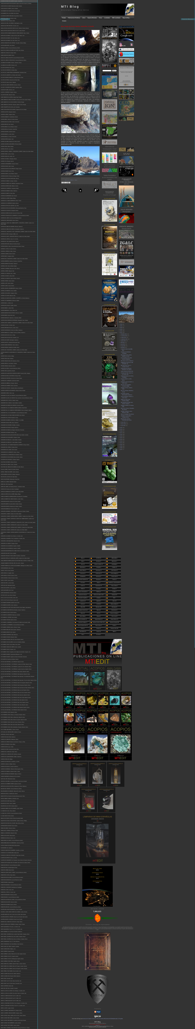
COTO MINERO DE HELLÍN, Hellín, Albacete (8, 612)
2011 (121, 442)
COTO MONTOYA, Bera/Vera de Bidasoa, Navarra (9, 659)
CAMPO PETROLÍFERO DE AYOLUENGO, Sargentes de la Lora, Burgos (14, 109)
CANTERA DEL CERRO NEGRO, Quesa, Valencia (9, 220)
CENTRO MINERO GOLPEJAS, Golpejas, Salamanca (10, 474)
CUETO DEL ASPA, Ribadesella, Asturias (8, 778)
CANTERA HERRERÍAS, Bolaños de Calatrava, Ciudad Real (11, 261)
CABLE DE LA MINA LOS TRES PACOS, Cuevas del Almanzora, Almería (13, 60)
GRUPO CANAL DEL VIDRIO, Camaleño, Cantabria (10, 946)
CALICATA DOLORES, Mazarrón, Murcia (8, 94)
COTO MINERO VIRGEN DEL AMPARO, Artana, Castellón (11, 646)
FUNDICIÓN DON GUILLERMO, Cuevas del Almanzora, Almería (12, 877)
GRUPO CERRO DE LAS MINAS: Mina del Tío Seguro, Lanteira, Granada (14, 966)
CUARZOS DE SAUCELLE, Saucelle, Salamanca (9, 766)
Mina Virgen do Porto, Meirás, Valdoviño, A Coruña (77, 26)
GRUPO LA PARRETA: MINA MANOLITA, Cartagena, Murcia (11, 1010)
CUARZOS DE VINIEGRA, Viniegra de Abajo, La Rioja (10, 771)
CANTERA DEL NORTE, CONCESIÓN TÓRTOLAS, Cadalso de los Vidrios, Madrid (15, 236)
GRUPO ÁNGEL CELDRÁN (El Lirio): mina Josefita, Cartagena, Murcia (13, 936)
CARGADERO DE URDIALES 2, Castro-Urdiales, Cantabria (11, 442)
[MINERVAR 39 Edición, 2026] (109, 549)
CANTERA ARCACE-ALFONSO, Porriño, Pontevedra (10, 121)
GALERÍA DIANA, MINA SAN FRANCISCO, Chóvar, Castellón (11, 909)
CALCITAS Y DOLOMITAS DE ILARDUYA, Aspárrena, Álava (11, 87)
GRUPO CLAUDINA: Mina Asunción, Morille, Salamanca (10, 973)
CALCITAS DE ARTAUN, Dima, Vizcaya (7, 67)
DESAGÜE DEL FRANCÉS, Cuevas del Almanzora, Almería (11, 788)
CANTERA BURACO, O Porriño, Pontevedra (8, 136)
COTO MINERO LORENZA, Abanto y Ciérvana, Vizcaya (10, 627)
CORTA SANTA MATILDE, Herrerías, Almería (8, 592)
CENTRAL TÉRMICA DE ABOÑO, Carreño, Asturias (10, 471)
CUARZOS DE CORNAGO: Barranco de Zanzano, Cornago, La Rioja (13, 741)
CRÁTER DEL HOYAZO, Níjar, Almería (7, 734)
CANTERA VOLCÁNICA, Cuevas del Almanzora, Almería (10, 368)
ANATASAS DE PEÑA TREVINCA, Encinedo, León (10, 25)
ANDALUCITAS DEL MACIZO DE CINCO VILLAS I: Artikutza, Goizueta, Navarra (15, 28)
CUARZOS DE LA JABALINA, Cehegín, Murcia (9, 751)
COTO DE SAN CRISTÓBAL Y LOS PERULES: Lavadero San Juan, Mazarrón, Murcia (16, 666)
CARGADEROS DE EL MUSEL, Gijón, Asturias (9, 449)
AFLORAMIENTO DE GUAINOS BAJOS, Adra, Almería (10, 10)
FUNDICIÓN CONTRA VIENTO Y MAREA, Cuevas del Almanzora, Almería (14, 872)
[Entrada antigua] (97, 191)
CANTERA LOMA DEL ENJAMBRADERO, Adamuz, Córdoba (11, 288)
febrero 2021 (123, 423)
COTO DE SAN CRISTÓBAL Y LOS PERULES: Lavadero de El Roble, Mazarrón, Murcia (16, 664)
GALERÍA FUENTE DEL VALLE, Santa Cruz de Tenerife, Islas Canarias (13, 914)
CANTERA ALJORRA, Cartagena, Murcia (8, 114)
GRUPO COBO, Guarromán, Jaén (7, 978)
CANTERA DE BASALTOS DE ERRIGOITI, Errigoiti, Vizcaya (11, 168)
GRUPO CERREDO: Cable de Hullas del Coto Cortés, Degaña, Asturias (13, 953)
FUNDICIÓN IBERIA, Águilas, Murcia (7, 882)
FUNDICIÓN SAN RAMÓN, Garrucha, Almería (9, 904)
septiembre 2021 (124, 339)
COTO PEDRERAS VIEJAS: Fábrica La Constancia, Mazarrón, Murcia (13, 714)
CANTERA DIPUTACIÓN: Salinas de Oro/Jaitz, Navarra (10, 243)
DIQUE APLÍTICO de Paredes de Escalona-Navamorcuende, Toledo (13, 796)
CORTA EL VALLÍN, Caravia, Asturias (7, 570)
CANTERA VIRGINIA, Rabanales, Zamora (8, 365)
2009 (121, 446)
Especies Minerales (92, 17)
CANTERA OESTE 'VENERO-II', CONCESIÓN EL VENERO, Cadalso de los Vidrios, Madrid (17, 322)
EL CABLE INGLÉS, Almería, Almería (7, 815)
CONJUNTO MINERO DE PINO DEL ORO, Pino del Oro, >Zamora (12, 563)
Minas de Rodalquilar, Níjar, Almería (127, 414)
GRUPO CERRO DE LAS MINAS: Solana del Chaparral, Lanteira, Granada (14, 968)
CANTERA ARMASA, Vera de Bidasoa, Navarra (9, 126)
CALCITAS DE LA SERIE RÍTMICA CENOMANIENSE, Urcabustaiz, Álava (13, 72)
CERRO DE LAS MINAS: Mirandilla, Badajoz (8, 481)
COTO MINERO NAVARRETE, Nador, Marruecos (9, 634)
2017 (121, 432)
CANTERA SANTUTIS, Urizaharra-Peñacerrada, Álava (10, 342)
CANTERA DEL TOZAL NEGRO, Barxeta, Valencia (10, 241)
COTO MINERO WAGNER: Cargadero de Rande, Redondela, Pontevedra (14, 656)
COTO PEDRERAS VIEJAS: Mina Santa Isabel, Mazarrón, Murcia (12, 724)
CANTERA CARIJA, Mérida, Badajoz (7, 146)
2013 (121, 439)
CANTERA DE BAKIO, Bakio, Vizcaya (7, 166)
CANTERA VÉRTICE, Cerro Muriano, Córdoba (9, 363)
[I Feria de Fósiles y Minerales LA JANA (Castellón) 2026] (109, 350)
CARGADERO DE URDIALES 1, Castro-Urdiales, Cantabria (11, 439)
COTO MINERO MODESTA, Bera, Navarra (8, 632)
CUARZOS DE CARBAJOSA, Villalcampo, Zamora (9, 739)
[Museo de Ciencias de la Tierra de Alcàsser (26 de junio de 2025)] (126, 285)
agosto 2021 (123, 340)
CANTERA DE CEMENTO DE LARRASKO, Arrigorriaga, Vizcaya (12, 183)
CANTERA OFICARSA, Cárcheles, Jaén (8, 325)
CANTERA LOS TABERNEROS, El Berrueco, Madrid (10, 300)
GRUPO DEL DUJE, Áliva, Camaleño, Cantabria (9, 988)
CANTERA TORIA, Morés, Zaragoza (7, 358)
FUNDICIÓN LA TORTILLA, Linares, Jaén (8, 892)
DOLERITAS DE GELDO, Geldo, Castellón (8, 803)
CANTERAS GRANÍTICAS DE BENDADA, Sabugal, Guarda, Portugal (13, 390)
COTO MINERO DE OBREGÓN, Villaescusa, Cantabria (10, 614)
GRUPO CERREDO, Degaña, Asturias (7, 951)
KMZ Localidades (116, 17)
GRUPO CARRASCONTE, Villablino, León (8, 948)
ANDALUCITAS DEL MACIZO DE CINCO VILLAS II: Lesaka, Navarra (13, 30)
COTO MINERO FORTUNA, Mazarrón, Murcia (9, 619)
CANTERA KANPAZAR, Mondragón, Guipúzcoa (9, 263)
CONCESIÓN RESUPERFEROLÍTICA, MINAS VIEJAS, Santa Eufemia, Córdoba (15, 550)
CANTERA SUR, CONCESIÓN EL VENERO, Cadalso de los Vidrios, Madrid (14, 349)
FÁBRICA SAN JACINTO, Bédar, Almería (8, 835)
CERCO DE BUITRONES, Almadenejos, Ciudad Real (10, 479)
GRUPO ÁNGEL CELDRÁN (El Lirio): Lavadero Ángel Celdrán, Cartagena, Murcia (15, 934)
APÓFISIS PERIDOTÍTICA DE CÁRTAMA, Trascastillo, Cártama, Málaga (13, 42)
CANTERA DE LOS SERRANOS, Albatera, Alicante (10, 203)
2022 (121, 330)
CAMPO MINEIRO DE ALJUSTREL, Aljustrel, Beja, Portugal (11, 97)
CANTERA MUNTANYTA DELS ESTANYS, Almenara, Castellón (12, 312)
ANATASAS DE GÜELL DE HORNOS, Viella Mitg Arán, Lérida (11, 23)
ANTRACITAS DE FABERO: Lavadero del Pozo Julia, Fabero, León (12, 35)
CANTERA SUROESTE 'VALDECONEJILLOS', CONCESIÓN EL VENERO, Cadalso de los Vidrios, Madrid (18, 353)
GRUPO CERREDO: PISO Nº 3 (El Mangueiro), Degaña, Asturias (12, 958)
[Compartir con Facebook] (67, 182)
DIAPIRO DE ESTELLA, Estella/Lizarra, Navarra (9, 793)
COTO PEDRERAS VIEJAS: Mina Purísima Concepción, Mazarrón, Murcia (14, 719)
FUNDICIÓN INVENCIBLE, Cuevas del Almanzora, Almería (11, 884)
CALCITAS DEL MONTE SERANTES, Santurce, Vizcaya (10, 84)
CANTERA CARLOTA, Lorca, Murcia (7, 148)
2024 (121, 327)
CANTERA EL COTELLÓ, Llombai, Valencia (8, 248)
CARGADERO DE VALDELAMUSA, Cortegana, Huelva (10, 437)
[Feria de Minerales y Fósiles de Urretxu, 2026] (109, 508)
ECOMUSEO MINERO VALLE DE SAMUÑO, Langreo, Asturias (12, 808)
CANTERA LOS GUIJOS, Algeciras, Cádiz (8, 295)
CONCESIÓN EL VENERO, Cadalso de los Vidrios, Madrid (11, 513)
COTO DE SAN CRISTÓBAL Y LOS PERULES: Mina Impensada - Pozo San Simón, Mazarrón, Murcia (19, 680)
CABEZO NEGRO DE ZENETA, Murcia (7, 55)
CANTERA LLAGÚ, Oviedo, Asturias (7, 283)
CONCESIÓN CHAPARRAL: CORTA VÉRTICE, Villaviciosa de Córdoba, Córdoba (15, 511)
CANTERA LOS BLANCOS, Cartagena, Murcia (9, 293)
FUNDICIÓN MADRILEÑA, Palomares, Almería (9, 894)
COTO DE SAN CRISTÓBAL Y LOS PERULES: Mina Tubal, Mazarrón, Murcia (14, 704)
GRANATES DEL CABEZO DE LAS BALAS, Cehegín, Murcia (11, 921)
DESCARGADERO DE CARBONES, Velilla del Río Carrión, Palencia (13, 791)
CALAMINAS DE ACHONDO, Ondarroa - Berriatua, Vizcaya (11, 62)
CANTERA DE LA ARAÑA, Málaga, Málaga (8, 198)
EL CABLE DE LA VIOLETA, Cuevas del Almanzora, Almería (11, 813)
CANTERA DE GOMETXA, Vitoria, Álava (8, 193)
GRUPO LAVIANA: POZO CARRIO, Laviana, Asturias (10, 1025)
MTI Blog (70, 6)
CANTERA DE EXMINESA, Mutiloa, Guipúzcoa (9, 190)
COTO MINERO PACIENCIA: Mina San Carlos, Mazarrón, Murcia (12, 639)
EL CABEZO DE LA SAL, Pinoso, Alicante (8, 810)
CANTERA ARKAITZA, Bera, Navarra (7, 124)
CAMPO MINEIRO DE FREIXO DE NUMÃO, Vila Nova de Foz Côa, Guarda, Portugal (16, 99)
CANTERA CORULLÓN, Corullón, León (7, 156)
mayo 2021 (123, 345)
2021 (121, 332)
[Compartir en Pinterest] (69, 182)
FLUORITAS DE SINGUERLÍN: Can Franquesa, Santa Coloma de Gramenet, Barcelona (16, 860)
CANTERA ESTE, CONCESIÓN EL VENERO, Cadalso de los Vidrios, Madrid (14, 258)
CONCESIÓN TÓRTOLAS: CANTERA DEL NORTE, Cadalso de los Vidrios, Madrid (15, 558)
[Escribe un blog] (64, 182)
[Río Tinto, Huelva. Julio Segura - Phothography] (126, 222)
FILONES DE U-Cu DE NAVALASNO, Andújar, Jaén (10, 852)
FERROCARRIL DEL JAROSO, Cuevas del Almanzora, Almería (12, 840)
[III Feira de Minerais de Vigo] (109, 404)
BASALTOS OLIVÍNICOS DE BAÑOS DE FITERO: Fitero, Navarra (12, 50)
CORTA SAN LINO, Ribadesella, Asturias (8, 585)
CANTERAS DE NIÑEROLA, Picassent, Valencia (9, 383)
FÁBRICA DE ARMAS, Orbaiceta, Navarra (8, 828)
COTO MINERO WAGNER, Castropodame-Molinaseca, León (11, 654)
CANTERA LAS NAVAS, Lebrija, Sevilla (7, 275)
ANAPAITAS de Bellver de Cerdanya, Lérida (8, 18)
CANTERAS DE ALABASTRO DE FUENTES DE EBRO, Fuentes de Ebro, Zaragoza (15, 373)
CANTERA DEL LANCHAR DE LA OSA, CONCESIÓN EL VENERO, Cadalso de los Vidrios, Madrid (18, 231)
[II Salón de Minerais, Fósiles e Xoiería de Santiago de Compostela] (109, 327)
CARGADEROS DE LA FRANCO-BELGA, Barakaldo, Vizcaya (11, 454)
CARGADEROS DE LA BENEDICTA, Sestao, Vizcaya (10, 452)
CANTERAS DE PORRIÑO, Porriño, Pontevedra (9, 385)
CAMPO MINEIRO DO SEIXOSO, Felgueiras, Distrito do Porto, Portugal (13, 104)
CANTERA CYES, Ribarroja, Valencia (7, 161)
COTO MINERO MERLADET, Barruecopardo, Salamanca (11, 629)
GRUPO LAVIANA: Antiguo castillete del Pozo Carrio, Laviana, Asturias (13, 1015)
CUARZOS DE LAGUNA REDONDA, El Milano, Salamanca (11, 756)
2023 (121, 329)
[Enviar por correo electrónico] (62, 182)
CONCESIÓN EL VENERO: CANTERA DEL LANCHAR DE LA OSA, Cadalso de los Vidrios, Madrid (18, 522)
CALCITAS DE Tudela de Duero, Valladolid (8, 82)
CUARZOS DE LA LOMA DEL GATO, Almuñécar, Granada (11, 754)
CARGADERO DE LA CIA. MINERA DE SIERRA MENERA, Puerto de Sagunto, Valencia (16, 410)
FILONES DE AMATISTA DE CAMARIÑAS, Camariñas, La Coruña (12, 850)
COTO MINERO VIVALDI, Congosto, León (8, 649)
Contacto (64, 20)
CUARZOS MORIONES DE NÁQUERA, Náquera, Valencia (11, 773)
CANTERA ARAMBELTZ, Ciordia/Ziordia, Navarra (9, 116)
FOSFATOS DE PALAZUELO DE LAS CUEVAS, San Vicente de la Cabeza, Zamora (15, 862)
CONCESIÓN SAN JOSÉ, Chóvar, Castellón (8, 553)
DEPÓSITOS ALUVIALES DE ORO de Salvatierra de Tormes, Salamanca (14, 786)
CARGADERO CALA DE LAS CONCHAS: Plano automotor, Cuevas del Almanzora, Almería (17, 397)
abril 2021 (123, 347)
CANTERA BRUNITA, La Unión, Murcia (7, 134)
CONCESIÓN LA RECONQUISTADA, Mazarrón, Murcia (10, 540)
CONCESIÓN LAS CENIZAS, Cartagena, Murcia (9, 543)
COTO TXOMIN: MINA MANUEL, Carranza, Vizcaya (10, 729)
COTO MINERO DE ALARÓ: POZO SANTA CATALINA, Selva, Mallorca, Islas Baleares (16, 607)
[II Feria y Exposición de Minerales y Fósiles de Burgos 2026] (109, 430)
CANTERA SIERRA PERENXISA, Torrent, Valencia (9, 344)
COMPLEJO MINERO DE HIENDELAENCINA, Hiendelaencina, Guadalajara (14, 496)
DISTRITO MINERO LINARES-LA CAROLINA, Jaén (10, 798)
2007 (121, 449)
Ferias (100, 17)
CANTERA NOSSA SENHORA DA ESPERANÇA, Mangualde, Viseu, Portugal (14, 320)
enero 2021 (123, 425)
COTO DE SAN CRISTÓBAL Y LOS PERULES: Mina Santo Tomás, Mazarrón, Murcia (16, 697)
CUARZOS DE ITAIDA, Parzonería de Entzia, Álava (10, 749)
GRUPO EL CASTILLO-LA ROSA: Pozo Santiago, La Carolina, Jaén (13, 990)
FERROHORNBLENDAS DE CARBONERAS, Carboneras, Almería (12, 842)
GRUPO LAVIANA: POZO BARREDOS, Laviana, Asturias (11, 1022)
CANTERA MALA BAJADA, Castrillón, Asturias (9, 305)
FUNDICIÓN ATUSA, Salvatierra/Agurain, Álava (9, 867)
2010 (121, 444)
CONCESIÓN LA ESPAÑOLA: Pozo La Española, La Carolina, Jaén (13, 538)
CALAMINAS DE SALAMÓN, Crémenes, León (9, 65)
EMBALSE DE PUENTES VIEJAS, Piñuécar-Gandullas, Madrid (12, 818)
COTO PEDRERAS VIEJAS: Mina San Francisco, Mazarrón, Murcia (12, 722)
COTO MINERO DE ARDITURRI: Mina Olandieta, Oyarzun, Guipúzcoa (13, 609)
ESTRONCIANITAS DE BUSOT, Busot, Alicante (9, 825)
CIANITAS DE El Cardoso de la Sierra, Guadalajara (10, 489)
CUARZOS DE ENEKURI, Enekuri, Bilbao (8, 744)
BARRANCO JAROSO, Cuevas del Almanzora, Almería (10, 47)
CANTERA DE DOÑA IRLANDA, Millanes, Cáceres (9, 185)
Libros (83, 17)
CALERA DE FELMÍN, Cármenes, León (7, 89)
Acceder (80, 48)
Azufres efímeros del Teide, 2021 (127, 371)
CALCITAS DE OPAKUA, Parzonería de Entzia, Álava (10, 79)
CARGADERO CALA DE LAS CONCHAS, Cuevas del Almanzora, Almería (13, 395)
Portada (64, 17)
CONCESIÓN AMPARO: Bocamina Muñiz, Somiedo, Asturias (11, 503)
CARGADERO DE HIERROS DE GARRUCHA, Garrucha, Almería (12, 405)
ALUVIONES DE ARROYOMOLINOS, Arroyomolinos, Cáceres (11, 15)
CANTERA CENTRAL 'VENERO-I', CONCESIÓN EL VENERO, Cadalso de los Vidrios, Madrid (17, 151)
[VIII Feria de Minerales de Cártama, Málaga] (109, 378)
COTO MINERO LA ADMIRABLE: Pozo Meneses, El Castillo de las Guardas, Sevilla (15, 622)
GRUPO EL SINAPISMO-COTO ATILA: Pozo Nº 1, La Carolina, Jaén (13, 1005)
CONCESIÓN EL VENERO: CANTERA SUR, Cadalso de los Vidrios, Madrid (14, 529)
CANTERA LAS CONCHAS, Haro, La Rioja (8, 273)
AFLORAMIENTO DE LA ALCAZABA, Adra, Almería (10, 13)
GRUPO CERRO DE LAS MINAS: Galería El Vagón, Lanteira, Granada (13, 963)
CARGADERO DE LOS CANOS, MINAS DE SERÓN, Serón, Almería (13, 415)
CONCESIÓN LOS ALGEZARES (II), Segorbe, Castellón (10, 548)
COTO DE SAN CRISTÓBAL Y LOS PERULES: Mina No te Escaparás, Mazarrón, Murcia (16, 682)
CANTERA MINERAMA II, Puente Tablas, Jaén (9, 310)
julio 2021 (123, 342)
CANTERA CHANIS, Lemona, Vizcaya (7, 153)
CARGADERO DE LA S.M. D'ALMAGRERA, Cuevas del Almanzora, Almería (14, 412)
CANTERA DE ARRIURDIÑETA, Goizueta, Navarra (9, 163)
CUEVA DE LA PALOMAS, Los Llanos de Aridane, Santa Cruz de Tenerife (14, 781)
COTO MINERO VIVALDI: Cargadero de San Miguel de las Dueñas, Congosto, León (15, 651)
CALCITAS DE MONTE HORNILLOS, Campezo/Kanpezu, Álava (12, 77)
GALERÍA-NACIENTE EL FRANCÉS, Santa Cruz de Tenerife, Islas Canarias (14, 916)
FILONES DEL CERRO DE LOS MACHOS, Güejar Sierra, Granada (12, 855)
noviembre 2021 (124, 335)
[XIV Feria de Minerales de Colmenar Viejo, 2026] (109, 301)
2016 (121, 434)
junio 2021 (123, 344)
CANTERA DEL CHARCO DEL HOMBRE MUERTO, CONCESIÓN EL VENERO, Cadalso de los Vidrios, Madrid (17, 223)
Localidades (107, 17)
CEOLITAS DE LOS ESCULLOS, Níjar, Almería (9, 476)
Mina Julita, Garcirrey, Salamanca (127, 360)
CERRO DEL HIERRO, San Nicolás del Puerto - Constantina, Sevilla (13, 486)
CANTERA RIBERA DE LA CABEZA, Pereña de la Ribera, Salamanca (13, 332)
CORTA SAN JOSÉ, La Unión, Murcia (7, 582)
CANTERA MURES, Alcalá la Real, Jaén (8, 315)
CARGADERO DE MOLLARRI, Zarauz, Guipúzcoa (9, 422)
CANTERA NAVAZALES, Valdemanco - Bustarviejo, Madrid (11, 317)
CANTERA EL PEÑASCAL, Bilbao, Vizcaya (8, 251)
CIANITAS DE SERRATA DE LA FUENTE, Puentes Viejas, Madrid (12, 491)
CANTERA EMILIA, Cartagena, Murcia (7, 256)
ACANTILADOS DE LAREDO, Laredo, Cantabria (9, 8)
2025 (121, 325)
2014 (121, 437)
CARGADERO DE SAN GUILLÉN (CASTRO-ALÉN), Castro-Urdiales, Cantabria (14, 434)
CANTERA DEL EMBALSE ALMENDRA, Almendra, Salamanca (12, 226)
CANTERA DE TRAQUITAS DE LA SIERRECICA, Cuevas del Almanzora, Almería (15, 215)
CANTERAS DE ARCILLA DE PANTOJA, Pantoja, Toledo (11, 375)
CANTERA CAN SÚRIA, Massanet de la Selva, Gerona (10, 141)
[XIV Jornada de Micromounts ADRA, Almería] (109, 274)
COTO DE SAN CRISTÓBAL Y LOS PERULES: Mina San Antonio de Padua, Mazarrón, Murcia (17, 687)
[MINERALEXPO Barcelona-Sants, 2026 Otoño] (109, 523)
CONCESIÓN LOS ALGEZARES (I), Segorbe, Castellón (10, 545)
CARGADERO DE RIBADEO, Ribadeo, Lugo (8, 432)
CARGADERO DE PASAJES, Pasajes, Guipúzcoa (9, 427)
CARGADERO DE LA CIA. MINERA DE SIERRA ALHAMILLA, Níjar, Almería (14, 407)
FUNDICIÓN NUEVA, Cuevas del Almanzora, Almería (10, 897)
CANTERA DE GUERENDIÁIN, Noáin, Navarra (9, 195)
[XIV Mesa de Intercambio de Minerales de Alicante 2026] (109, 482)
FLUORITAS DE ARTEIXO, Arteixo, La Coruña (9, 857)
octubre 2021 (123, 337)
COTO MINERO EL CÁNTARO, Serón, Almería (9, 617)
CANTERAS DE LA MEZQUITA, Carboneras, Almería (10, 380)
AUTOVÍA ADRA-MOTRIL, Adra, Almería (8, 45)
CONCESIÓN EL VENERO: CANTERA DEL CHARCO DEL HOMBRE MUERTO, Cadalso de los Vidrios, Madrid (17, 519)
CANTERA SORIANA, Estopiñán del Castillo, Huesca (10, 347)
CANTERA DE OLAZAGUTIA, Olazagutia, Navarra (9, 210)
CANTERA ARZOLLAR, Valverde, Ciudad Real (9, 129)
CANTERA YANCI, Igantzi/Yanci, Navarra (8, 370)
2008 (121, 447)
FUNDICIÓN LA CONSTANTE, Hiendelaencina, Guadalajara (11, 887)
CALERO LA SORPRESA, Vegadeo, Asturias (9, 92)
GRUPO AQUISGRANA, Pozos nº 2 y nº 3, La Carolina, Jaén (11, 929)
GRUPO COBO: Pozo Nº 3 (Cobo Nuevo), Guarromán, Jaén (11, 983)
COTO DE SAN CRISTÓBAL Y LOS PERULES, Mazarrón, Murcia (12, 661)
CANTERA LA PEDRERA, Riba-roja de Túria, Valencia (10, 268)
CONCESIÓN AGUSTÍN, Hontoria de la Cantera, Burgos (10, 501)
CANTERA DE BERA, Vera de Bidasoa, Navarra (9, 173)
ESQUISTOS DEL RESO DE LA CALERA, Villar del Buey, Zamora (12, 823)
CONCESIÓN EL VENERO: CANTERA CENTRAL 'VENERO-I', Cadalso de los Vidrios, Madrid (17, 516)
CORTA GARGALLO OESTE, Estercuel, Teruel (9, 575)
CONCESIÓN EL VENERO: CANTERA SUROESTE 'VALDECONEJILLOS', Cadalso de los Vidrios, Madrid (18, 533)
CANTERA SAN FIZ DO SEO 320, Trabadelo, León (10, 337)
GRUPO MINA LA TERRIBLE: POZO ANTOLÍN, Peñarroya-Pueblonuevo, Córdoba (15, 1027)
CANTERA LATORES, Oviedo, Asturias (7, 280)
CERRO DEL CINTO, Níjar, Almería (7, 484)
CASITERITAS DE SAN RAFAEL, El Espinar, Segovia (10, 459)
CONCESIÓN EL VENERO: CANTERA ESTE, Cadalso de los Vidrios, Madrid (14, 524)
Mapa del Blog (126, 17)
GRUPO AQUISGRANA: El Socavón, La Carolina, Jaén (10, 926)
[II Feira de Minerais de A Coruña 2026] (109, 456)
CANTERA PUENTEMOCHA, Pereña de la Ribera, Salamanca (11, 330)
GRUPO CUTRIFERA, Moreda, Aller (7, 985)
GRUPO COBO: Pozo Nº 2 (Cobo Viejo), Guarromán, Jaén (11, 980)
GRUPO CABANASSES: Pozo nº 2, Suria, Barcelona (10, 941)
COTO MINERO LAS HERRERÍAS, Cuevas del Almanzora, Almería (12, 624)
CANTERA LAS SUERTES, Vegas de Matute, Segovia (10, 278)
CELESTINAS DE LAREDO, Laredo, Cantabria (9, 464)
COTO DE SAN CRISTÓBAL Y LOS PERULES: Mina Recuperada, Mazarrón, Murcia (15, 685)
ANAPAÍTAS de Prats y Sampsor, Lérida (8, 20)
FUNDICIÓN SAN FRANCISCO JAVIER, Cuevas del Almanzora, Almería (13, 899)
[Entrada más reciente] (64, 191)
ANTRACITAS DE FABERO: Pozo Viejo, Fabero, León (10, 40)
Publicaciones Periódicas (74, 17)
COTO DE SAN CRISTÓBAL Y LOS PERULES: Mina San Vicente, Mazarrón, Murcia (15, 692)
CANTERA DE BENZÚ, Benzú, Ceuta (7, 171)
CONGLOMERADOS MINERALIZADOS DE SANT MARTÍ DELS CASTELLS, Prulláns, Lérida (17, 560)
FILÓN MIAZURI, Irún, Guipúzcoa (6, 847)
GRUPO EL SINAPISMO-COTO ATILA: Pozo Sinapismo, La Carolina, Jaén (14, 1003)
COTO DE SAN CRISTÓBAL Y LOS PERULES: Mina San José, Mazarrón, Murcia (15, 690)
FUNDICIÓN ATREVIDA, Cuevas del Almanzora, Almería (10, 865)
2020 (121, 427)
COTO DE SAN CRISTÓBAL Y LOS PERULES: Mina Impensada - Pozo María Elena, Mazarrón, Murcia (18, 677)
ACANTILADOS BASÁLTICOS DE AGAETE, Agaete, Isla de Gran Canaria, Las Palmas (16, 3)
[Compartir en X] (66, 182)
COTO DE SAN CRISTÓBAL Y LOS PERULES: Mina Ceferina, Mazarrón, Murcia (15, 671)
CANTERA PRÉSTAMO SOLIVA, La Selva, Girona (9, 327)
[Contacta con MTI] (109, 66)
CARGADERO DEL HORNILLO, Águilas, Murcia (9, 447)
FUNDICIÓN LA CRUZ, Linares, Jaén (7, 889)
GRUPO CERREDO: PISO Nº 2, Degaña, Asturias (9, 956)
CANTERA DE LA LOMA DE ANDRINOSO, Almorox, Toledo (11, 200)
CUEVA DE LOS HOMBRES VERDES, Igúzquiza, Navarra (11, 783)
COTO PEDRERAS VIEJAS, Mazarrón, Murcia (9, 712)
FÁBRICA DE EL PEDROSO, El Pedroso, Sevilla (9, 830)
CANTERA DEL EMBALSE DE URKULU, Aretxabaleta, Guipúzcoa (12, 229)
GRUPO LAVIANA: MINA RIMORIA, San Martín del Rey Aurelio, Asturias (13, 1020)
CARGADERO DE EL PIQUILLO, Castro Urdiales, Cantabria (11, 402)
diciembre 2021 (124, 334)
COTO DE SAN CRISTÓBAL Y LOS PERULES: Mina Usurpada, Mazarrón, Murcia (15, 707)
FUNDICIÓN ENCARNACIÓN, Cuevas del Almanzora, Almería (11, 879)
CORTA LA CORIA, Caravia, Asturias (7, 580)
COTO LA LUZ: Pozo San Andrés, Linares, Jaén (9, 597)
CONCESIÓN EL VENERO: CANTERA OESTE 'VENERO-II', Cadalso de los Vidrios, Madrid (17, 527)
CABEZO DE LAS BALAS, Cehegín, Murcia (8, 52)
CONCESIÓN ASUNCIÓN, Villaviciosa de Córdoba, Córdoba (11, 506)
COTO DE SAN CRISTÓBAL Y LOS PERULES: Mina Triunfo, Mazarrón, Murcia (14, 702)
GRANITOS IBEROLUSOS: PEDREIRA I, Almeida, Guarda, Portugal (13, 924)
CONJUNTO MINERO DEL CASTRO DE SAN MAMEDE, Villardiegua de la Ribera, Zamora (16, 565)
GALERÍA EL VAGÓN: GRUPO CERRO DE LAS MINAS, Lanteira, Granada (14, 911)
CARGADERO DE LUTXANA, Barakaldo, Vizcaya (9, 417)
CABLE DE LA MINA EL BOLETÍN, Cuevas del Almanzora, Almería (12, 57)
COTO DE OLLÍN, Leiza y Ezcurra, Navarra (8, 595)
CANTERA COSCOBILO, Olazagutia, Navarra (9, 158)
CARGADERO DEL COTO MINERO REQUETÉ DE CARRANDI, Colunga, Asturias (15, 444)
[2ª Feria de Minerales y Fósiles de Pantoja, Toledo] (109, 248)
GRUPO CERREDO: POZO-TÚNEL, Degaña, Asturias (10, 961)
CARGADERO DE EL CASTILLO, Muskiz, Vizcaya (9, 400)
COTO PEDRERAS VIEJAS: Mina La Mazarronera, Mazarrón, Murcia (13, 717)
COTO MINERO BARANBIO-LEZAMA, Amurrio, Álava (10, 602)
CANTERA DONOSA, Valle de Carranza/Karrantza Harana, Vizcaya (12, 246)
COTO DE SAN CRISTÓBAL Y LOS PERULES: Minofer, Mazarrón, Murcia (14, 709)
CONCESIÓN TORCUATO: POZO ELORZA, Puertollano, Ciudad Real (13, 555)
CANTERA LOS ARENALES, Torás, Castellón (9, 290)
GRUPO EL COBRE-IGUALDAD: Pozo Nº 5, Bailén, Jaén (11, 1000)
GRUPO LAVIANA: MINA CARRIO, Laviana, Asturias (10, 1017)
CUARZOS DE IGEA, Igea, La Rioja (7, 746)
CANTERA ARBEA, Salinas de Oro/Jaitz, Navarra (9, 119)
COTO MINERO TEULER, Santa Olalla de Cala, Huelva (10, 644)
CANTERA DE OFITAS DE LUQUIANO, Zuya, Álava (10, 205)
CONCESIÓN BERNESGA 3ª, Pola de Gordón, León (10, 508)
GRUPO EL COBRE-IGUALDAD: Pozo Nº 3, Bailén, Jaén (11, 998)
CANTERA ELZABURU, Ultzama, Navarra (8, 253)
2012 (121, 441)
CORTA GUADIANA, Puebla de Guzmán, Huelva (9, 577)
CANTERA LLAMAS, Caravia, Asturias (7, 285)
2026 (121, 324)
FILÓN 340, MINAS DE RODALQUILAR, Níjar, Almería (10, 845)
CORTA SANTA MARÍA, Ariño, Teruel (7, 590)
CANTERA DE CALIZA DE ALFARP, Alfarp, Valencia (10, 178)
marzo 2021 (123, 422)
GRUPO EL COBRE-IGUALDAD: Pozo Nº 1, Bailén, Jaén (11, 995)
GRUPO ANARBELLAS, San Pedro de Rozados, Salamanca (11, 931)
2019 (121, 429)
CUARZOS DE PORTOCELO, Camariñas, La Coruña (10, 761)
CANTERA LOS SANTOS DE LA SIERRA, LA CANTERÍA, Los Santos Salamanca (15, 298)
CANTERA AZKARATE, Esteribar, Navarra (8, 131)
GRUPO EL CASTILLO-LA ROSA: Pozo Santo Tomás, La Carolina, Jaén (13, 993)
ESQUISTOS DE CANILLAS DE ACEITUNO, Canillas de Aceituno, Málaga (14, 820)
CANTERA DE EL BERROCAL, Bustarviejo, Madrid (10, 188)
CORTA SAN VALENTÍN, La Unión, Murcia (8, 587)
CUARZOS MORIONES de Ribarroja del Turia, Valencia (10, 776)
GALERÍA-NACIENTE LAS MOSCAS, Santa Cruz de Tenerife (11, 919)
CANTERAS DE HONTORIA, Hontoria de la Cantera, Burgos (11, 378)
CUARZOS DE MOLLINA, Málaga (6, 759)
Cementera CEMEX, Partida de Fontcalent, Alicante (10, 469)
